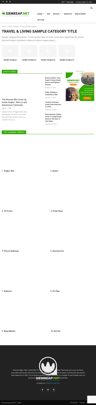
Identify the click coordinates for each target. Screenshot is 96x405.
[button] (91, 8)
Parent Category (13, 26)
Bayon (55, 171)
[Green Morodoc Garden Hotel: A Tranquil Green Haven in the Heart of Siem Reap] (39, 116)
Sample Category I (10, 60)
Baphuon (8, 291)
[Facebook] (3, 1)
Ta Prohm (8, 211)
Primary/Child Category (29, 26)
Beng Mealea (9, 331)
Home (4, 26)
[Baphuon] (24, 273)
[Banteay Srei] (72, 233)
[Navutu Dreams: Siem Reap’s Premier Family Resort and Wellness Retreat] (39, 80)
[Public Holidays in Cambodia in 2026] (39, 94)
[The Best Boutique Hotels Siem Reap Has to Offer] (39, 104)
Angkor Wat (9, 171)
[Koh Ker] (72, 313)
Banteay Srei (58, 251)
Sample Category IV (67, 60)
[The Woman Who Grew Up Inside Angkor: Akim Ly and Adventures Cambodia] (15, 86)
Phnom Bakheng (11, 251)
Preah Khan (58, 211)
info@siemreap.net (52, 383)
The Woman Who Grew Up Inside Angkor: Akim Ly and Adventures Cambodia (14, 102)
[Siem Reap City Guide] (19, 14)
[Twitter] (10, 1)
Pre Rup (56, 291)
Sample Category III (48, 60)
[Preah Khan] (72, 193)
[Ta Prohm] (24, 193)
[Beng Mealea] (24, 313)
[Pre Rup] (72, 273)
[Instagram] (6, 1)
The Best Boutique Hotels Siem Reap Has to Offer (53, 104)
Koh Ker (57, 331)
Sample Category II (29, 60)
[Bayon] (72, 152)
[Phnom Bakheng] (24, 233)
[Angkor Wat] (24, 152)
